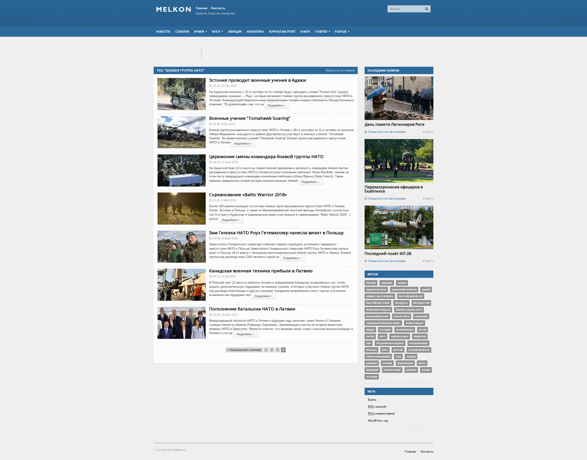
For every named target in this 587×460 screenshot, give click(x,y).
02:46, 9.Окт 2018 (222, 124)
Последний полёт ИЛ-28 (388, 253)
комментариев (381, 413)
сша (398, 356)
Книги (305, 31)
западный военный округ (383, 323)
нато (382, 336)
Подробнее (276, 105)
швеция (411, 369)
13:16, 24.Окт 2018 (223, 85)
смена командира (378, 356)
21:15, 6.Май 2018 (222, 200)
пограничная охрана (390, 343)
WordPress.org (378, 420)
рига (385, 349)
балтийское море (378, 302)
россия (398, 349)
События (182, 31)
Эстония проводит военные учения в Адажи (257, 80)
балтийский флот (411, 296)
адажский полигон (404, 289)
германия (421, 316)
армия (426, 289)
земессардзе (415, 323)
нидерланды (399, 336)
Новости (163, 31)
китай (422, 329)
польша (371, 349)
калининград (404, 329)
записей (377, 406)
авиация (386, 282)
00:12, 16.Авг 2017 (222, 276)
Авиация (235, 31)
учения (387, 363)
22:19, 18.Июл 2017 (223, 314)
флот (422, 363)
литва (370, 336)
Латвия (371, 282)
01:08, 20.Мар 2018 (223, 238)
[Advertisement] (293, 52)
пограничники (418, 343)
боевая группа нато (409, 309)
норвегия (420, 336)
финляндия (405, 363)
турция (411, 356)
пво (368, 343)
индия (370, 329)
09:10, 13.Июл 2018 (223, 162)
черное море (392, 369)
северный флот (419, 349)
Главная (202, 8)
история (385, 329)
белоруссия (421, 302)
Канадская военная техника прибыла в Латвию (261, 271)
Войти (372, 399)
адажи (402, 282)
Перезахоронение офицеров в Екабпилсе (394, 189)
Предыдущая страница (244, 349)
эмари (426, 369)
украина (371, 363)
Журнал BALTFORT (282, 31)
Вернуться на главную (340, 70)
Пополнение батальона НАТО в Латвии (252, 309)
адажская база (376, 289)
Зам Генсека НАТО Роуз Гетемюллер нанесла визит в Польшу (276, 233)
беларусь (401, 302)
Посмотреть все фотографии (385, 132)
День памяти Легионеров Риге (394, 124)
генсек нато (402, 316)
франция (372, 369)
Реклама (201, 52)
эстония (371, 376)
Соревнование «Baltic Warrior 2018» (248, 195)
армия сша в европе (379, 296)
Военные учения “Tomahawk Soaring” (249, 118)
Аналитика (255, 31)
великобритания (377, 316)
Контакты (218, 8)
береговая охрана (378, 309)
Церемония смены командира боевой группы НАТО (266, 156)
